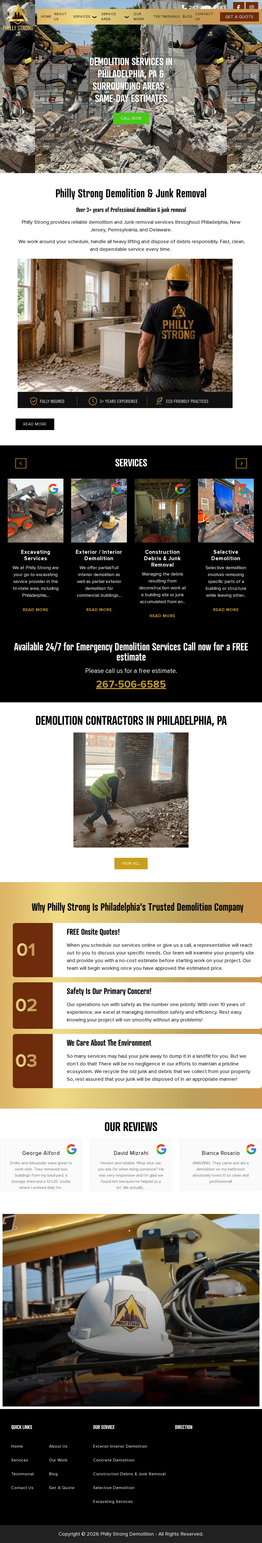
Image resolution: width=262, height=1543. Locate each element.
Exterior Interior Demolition (120, 1446)
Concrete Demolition (114, 1460)
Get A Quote (62, 1487)
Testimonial (22, 1474)
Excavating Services (113, 1501)
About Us (60, 16)
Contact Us (204, 16)
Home (46, 17)
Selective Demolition (114, 1487)
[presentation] (21, 463)
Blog (188, 17)
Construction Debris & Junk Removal (129, 1474)
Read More (26, 609)
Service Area (108, 16)
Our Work (139, 16)
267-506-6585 (207, 8)
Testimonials (167, 17)
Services (81, 17)
